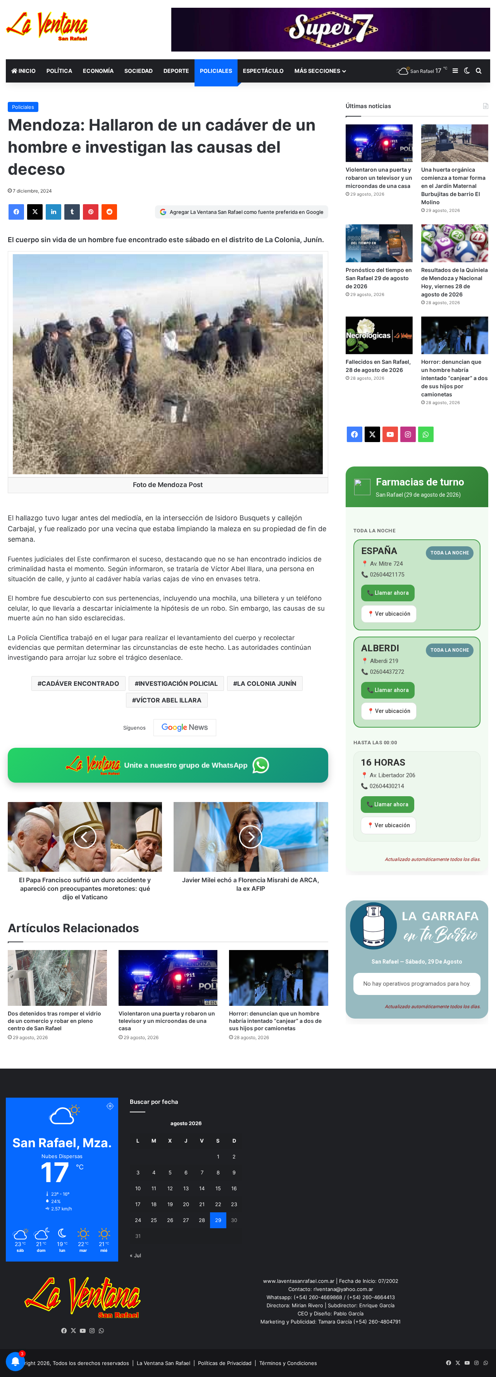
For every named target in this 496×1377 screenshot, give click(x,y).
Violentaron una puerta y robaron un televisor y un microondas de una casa (167, 1020)
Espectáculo (263, 70)
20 (186, 1204)
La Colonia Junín (266, 683)
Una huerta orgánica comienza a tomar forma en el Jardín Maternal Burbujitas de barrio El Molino (453, 185)
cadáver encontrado (80, 683)
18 (154, 1204)
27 (186, 1220)
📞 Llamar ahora (388, 593)
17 (137, 1204)
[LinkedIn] (53, 212)
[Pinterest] (90, 212)
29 (218, 1220)
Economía (98, 70)
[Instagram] (91, 1331)
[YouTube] (82, 1331)
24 (138, 1220)
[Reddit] (109, 212)
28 (202, 1220)
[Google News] (184, 727)
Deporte (176, 70)
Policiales (216, 70)
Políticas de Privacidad (224, 1363)
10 (138, 1188)
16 (234, 1188)
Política (59, 70)
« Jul (135, 1255)
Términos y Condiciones (288, 1363)
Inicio (26, 70)
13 (186, 1188)
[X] (35, 212)
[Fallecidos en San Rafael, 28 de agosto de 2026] (379, 336)
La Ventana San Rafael (163, 1363)
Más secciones (317, 70)
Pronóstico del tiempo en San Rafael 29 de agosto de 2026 (379, 278)
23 (234, 1204)
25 (154, 1220)
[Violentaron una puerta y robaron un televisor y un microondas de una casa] (168, 978)
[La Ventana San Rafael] (47, 26)
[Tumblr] (72, 212)
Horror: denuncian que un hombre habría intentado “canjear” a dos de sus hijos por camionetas (275, 1020)
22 (218, 1204)
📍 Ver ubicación (388, 614)
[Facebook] (16, 212)
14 (202, 1188)
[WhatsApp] (101, 1331)
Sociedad (138, 70)
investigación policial (178, 683)
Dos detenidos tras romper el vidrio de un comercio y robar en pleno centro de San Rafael (54, 1020)
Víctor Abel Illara (169, 700)
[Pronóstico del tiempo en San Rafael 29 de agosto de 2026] (379, 243)
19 (170, 1204)
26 (170, 1220)
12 (170, 1188)
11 (154, 1188)
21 (202, 1204)
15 (218, 1188)
